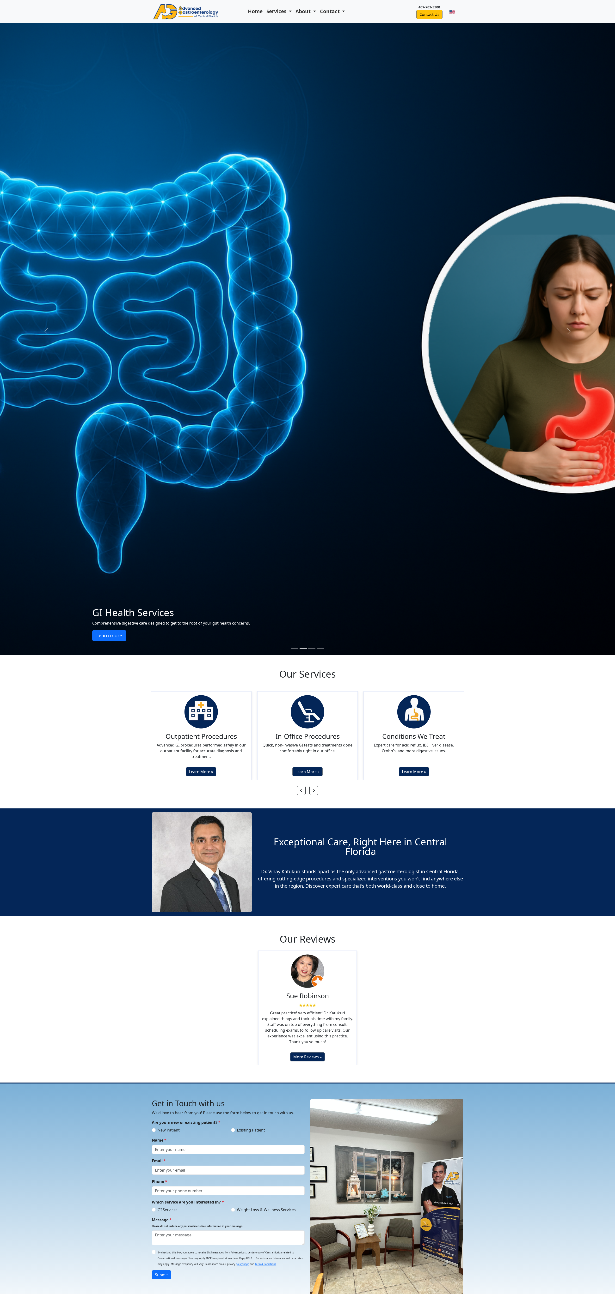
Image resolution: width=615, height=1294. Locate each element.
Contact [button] (330, 11)
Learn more (506, 635)
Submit (161, 1269)
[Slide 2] (303, 648)
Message (197, 1217)
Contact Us (429, 14)
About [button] (303, 11)
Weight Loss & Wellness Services (266, 1204)
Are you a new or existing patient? (186, 1117)
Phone (159, 1176)
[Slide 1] (294, 648)
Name (159, 1135)
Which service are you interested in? (188, 1196)
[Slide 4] (320, 648)
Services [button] (277, 11)
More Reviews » (307, 1051)
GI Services (168, 1204)
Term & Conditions (265, 1258)
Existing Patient (251, 1124)
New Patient (169, 1124)
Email (159, 1155)
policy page (242, 1258)
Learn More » (201, 766)
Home (255, 11)
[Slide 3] (311, 648)
